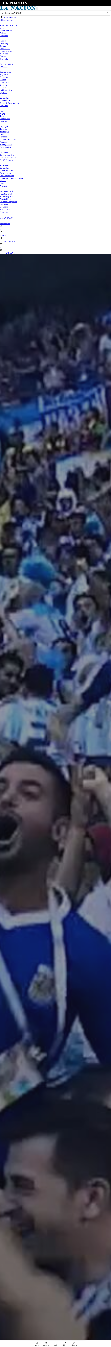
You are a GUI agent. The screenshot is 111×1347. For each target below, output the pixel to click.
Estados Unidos (6, 64)
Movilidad (4, 54)
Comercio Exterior (7, 51)
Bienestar (4, 85)
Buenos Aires (5, 72)
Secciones (46, 1345)
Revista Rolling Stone (8, 201)
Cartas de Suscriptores (9, 103)
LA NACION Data (6, 30)
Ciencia (3, 87)
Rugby (2, 113)
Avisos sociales (6, 173)
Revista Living (5, 199)
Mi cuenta (74, 1345)
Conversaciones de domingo (11, 178)
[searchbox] (54, 13)
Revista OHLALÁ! (6, 191)
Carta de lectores (7, 176)
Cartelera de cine (7, 155)
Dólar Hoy (4, 43)
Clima (2, 28)
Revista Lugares (6, 196)
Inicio (37, 1345)
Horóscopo (4, 134)
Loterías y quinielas (8, 139)
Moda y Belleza (6, 144)
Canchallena (5, 118)
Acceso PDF (4, 165)
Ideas (2, 183)
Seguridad (4, 74)
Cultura (3, 80)
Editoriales (4, 98)
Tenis (2, 116)
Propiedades (5, 48)
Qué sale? (4, 152)
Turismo (3, 129)
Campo (3, 46)
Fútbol (2, 111)
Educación (4, 77)
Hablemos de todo (7, 90)
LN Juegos (4, 126)
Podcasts (3, 142)
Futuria (3, 41)
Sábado (3, 181)
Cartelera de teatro (8, 157)
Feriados (3, 137)
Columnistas (5, 100)
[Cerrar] (37, 8)
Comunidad (5, 82)
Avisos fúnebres (6, 170)
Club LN (64, 1345)
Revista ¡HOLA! (6, 194)
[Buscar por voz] (108, 13)
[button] (55, 130)
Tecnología (4, 131)
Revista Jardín (5, 204)
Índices (3, 56)
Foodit (55, 1345)
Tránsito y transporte (8, 25)
